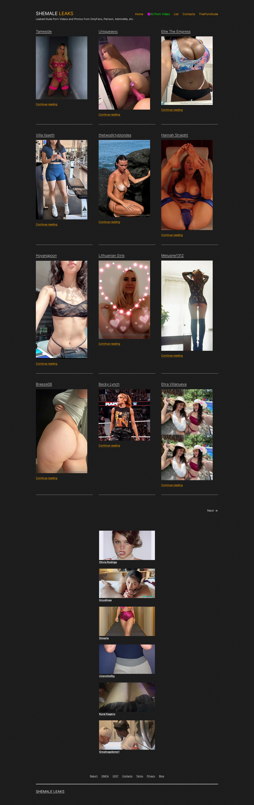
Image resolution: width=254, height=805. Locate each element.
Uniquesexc (108, 31)
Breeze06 (44, 384)
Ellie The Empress (175, 31)
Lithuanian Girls (112, 255)
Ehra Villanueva (174, 384)
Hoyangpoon (46, 255)
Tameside (44, 31)
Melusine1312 (172, 255)
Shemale (54, 13)
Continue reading (46, 104)
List (176, 14)
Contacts (189, 14)
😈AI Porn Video (158, 14)
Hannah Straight (174, 135)
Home (139, 14)
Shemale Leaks (50, 791)
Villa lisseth (45, 135)
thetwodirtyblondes (115, 135)
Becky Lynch (109, 384)
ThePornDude (208, 14)
